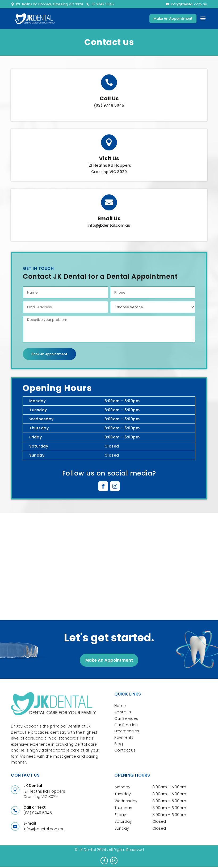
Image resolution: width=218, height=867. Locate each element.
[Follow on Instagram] (115, 486)
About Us (122, 712)
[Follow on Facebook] (103, 486)
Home (120, 705)
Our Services (126, 718)
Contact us (125, 750)
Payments (123, 737)
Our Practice (126, 725)
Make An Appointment (172, 18)
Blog (118, 743)
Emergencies (126, 731)
